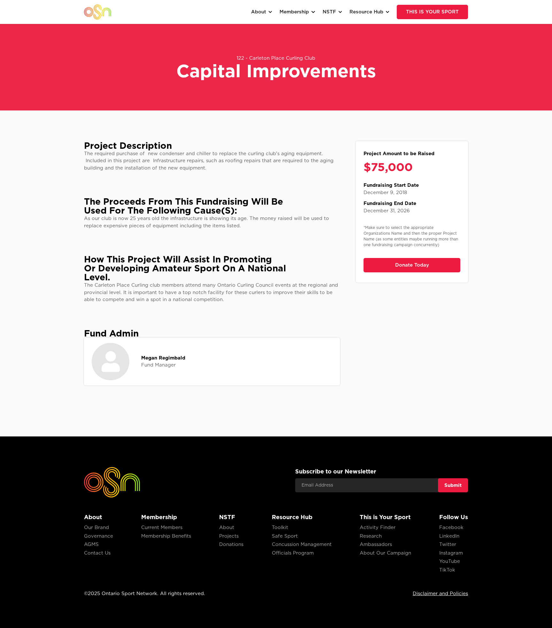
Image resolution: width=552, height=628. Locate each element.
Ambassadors (376, 544)
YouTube (449, 561)
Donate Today (412, 265)
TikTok (447, 570)
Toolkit (280, 527)
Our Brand (96, 527)
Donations (231, 544)
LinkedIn (449, 536)
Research (371, 536)
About (226, 527)
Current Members (161, 527)
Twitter (447, 544)
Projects (229, 536)
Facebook (451, 527)
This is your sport (432, 12)
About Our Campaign (385, 553)
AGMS (91, 544)
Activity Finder (377, 527)
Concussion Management (302, 544)
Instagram (451, 553)
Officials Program (293, 553)
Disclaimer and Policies (440, 593)
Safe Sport (285, 536)
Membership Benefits (166, 536)
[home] (97, 11)
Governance (98, 536)
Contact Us (97, 553)
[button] (261, 12)
